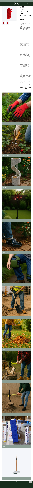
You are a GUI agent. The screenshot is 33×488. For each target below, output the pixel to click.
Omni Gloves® (5, 123)
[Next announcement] (31, 1)
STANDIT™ (5, 446)
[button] (2, 4)
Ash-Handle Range (6, 155)
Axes (4, 381)
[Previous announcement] (1, 1)
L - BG (22, 19)
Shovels (4, 317)
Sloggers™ (5, 252)
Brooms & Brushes (6, 478)
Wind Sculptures (6, 220)
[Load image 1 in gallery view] (3, 23)
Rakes (4, 349)
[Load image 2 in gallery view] (7, 23)
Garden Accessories (6, 284)
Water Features (5, 187)
